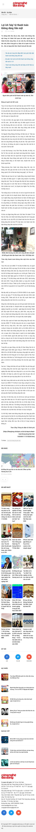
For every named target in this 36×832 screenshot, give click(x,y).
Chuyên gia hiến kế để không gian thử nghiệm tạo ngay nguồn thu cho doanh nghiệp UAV (6, 576)
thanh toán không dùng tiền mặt (14, 440)
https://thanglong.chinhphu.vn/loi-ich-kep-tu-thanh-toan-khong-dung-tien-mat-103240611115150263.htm (19, 434)
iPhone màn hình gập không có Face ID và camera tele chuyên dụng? (28, 544)
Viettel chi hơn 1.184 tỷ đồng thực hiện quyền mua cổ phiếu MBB (6, 633)
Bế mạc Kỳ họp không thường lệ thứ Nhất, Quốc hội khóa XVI (28, 603)
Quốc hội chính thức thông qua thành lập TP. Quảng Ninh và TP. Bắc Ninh (16, 544)
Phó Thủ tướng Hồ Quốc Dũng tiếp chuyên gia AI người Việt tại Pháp (6, 604)
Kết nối (3, 649)
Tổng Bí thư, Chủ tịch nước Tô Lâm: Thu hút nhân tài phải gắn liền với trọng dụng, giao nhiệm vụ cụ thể (6, 546)
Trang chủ (4, 14)
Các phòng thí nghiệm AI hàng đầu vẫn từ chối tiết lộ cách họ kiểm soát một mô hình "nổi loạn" (16, 515)
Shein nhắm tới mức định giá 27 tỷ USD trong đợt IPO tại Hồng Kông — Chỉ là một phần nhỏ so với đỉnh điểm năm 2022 (17, 636)
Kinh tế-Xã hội (13, 14)
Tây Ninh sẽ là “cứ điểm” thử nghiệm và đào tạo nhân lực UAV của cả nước (28, 575)
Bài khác (4, 448)
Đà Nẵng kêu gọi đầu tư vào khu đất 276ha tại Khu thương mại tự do (16, 470)
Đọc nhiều (4, 668)
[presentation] (2, 479)
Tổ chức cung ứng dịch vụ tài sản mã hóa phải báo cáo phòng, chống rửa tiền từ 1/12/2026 (6, 514)
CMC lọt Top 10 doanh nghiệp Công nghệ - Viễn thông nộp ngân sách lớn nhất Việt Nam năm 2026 (28, 515)
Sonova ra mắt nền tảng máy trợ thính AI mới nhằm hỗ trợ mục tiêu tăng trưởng (28, 633)
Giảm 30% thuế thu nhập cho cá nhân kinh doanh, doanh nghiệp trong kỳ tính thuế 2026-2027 (17, 605)
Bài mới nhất (6, 487)
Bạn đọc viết (5, 731)
